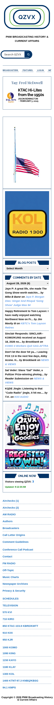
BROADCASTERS (10, 70)
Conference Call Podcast (18, 549)
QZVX (27, 17)
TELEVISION (10, 605)
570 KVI (7, 612)
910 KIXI (8, 632)
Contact (7, 556)
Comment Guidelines (16, 541)
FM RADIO (9, 563)
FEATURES (28, 70)
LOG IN (40, 70)
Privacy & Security (14, 590)
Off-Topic (8, 570)
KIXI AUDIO (21, 396)
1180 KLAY (9, 667)
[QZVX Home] (27, 223)
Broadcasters (11, 528)
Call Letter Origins (14, 535)
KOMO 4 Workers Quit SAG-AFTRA (26, 345)
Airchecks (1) (11, 500)
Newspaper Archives (15, 583)
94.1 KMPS (9, 687)
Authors (8, 521)
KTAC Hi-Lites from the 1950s (31, 92)
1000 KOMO (10, 647)
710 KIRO (8, 619)
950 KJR (8, 639)
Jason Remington (28, 99)
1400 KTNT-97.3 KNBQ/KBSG (20, 680)
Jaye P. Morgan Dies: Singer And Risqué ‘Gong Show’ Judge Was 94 (24, 301)
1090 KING (9, 653)
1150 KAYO (9, 660)
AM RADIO (9, 514)
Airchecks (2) (11, 507)
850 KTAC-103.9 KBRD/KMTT (20, 626)
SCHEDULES (11, 598)
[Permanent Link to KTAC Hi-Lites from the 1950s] (11, 97)
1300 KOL (9, 673)
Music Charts (11, 577)
